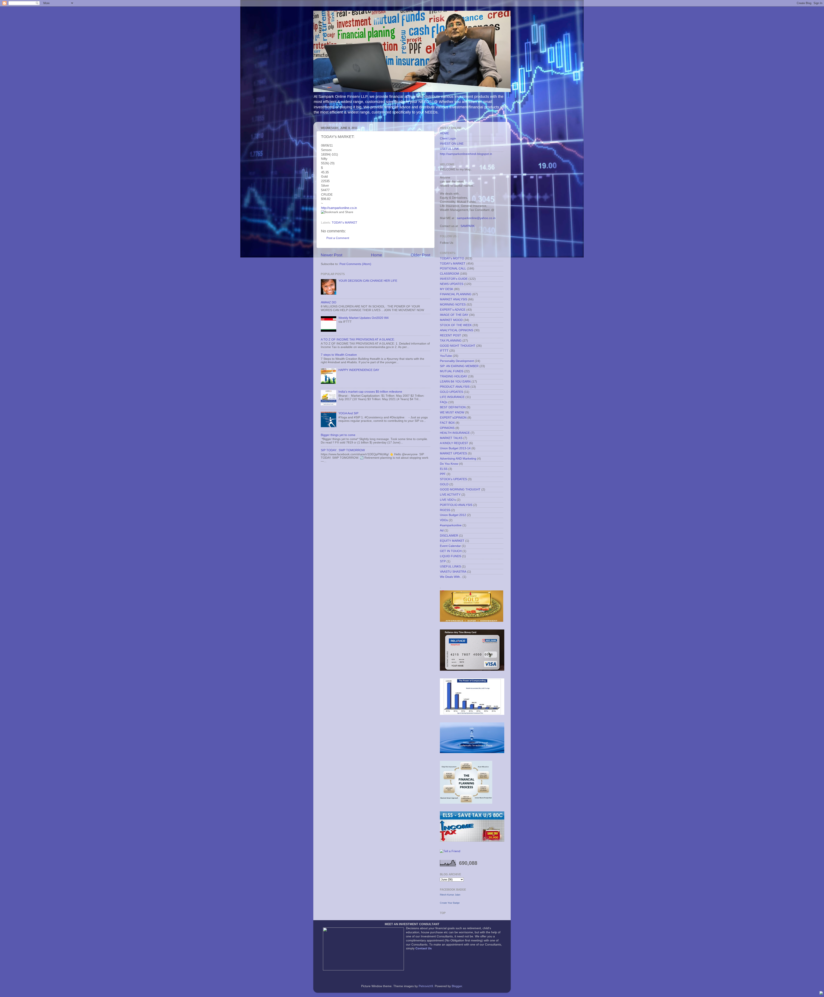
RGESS (445, 510)
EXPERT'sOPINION (453, 417)
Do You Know (449, 463)
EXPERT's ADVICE (452, 309)
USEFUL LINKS (450, 566)
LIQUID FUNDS (450, 556)
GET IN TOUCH (451, 551)
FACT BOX (447, 422)
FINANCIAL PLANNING (455, 294)
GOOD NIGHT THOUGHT (457, 345)
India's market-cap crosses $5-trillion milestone (370, 391)
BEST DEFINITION (453, 407)
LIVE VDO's (448, 499)
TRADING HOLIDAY (453, 376)
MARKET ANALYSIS (453, 299)
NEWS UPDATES (451, 284)
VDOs (444, 520)
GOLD (444, 484)
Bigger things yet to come (338, 435)
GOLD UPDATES (451, 391)
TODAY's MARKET (344, 222)
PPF (443, 474)
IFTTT (444, 350)
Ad (442, 530)
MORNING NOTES (453, 304)
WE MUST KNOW (452, 412)
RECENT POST (450, 335)
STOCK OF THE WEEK (456, 325)
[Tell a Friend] (450, 851)
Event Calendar (450, 546)
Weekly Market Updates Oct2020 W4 (363, 317)
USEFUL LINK (449, 148)
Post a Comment (337, 238)
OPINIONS (447, 428)
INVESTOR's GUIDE (454, 278)
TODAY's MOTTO (452, 258)
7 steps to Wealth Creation (339, 354)
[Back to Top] (821, 993)
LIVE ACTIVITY (450, 494)
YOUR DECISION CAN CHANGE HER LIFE (367, 280)
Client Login (448, 138)
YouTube (446, 355)
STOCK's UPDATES (453, 479)
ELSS (443, 469)
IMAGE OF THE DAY (454, 314)
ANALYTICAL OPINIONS (456, 330)
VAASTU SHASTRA (453, 571)
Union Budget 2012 (453, 515)
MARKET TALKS (451, 438)
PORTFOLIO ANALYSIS (456, 505)
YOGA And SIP (348, 413)
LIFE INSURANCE (452, 397)
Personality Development (457, 361)
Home (376, 255)
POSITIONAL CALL (453, 268)
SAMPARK (467, 226)
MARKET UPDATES (453, 453)
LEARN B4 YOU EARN (455, 381)
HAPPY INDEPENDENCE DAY (358, 370)
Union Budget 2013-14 (455, 448)
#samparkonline (451, 525)
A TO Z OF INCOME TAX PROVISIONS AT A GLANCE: (358, 339)
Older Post (420, 255)
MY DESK (446, 289)
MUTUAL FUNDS (451, 371)
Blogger (457, 986)
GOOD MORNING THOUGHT (460, 489)
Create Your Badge (450, 903)
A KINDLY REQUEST (454, 443)
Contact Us (423, 948)
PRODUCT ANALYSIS (455, 386)
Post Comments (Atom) (355, 264)
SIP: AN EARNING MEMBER (459, 366)
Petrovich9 (426, 986)
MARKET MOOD (451, 320)
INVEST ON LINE (452, 143)
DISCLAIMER (449, 535)
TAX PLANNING (451, 340)
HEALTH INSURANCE (455, 432)
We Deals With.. (451, 576)
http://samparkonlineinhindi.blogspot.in (466, 154)
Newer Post (331, 255)
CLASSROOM (449, 273)
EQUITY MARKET (452, 540)
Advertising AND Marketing (458, 458)
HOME (444, 133)
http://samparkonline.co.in (339, 208)
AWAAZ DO (328, 302)
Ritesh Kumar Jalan (450, 894)
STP (443, 561)
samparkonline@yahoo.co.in (476, 218)
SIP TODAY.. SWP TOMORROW (343, 450)
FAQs (443, 402)
